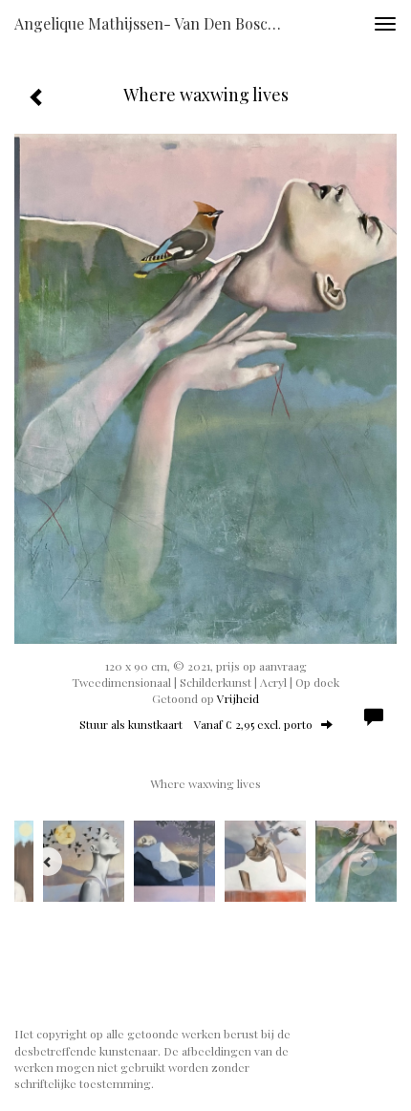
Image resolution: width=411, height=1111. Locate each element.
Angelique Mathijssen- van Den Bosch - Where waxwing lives (156, 23)
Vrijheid (238, 698)
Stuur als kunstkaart (196, 724)
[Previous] (47, 861)
